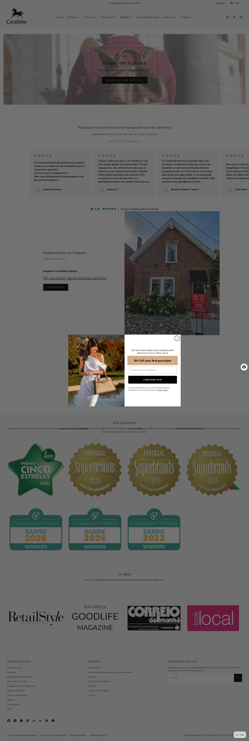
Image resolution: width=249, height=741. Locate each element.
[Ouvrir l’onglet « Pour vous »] (244, 367)
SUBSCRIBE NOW (152, 379)
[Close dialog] (177, 338)
